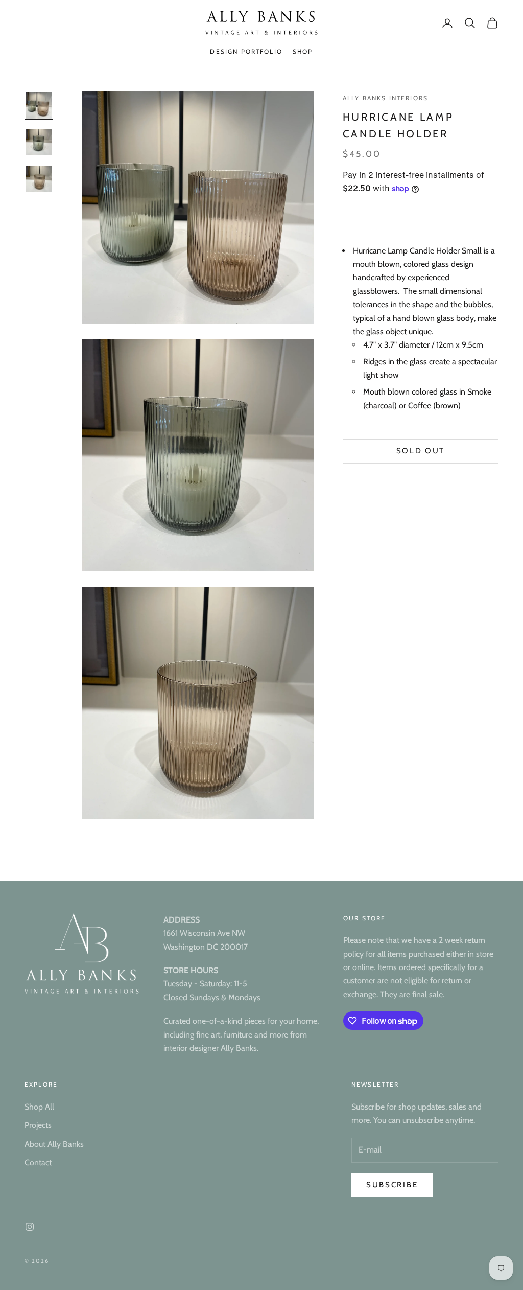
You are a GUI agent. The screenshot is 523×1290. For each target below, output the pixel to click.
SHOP (303, 51)
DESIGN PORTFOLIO (246, 51)
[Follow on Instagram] (30, 1227)
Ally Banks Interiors (385, 98)
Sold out (420, 450)
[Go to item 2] (39, 142)
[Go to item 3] (39, 179)
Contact (38, 1162)
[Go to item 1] (39, 105)
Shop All (39, 1107)
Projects (38, 1125)
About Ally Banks (54, 1144)
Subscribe (392, 1184)
